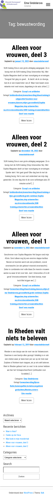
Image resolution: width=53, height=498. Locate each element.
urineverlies (22, 207)
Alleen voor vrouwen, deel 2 (26, 141)
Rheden (28, 390)
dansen (19, 102)
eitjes (25, 102)
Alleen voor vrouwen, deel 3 (26, 51)
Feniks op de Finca (13, 435)
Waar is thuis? (11, 431)
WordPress (28, 493)
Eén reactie (26, 393)
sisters (35, 390)
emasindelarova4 (41, 61)
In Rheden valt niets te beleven (26, 334)
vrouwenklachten (42, 110)
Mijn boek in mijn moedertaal (17, 439)
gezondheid (33, 102)
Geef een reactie (26, 114)
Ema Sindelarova (33, 3)
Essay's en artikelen (31, 91)
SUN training (28, 110)
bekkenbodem (16, 95)
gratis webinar (31, 196)
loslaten (30, 386)
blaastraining (42, 95)
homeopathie (20, 386)
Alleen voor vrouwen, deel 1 (26, 238)
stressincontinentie (14, 110)
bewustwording (29, 95)
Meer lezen (26, 120)
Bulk (42, 493)
